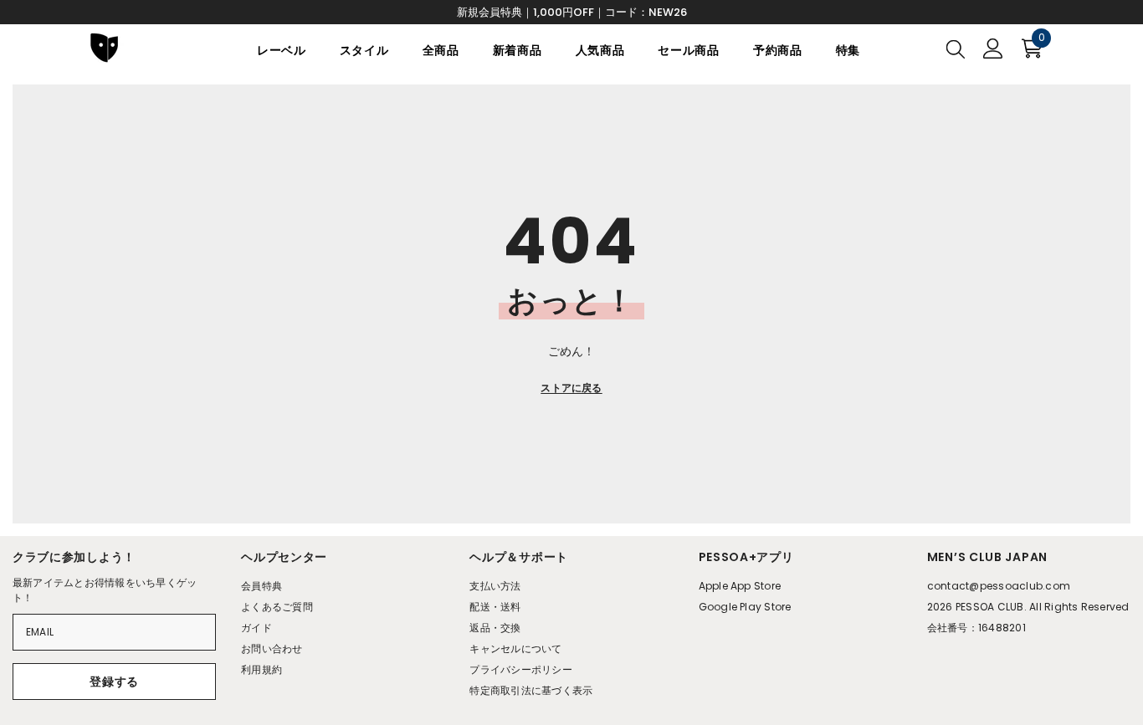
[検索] (955, 48)
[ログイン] (993, 48)
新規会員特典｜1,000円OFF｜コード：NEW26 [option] (572, 12)
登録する (114, 681)
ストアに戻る (571, 387)
